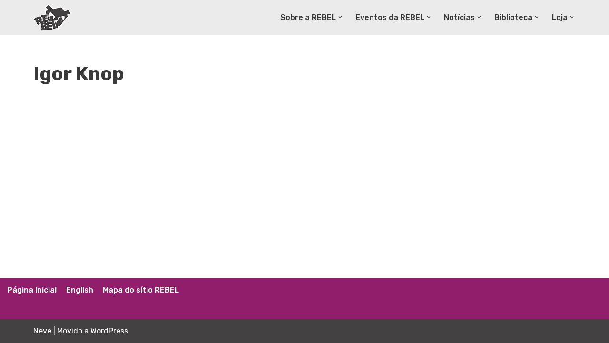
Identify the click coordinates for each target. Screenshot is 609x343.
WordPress (109, 330)
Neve (42, 330)
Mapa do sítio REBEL (141, 289)
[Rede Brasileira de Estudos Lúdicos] (52, 17)
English (79, 289)
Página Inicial (32, 289)
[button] (340, 17)
